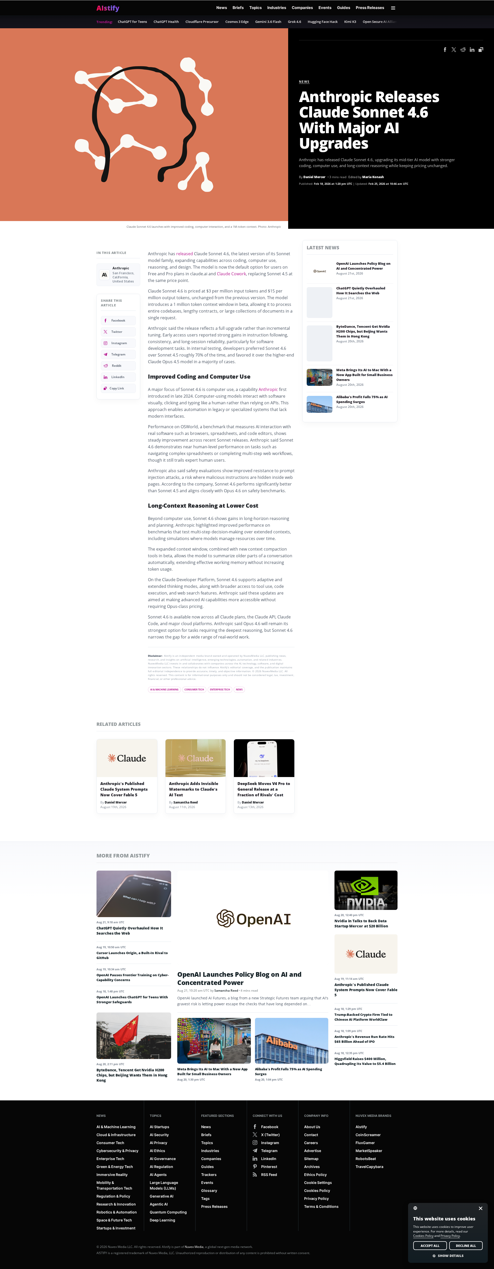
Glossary (209, 1190)
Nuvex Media (194, 1247)
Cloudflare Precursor (202, 21)
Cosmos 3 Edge (237, 21)
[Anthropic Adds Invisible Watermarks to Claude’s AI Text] (195, 758)
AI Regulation (161, 1166)
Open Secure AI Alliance (381, 21)
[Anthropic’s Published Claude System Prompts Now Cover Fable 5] (127, 758)
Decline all (466, 1246)
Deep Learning (162, 1220)
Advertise (312, 1150)
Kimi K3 (350, 21)
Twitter (116, 332)
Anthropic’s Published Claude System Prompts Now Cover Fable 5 (124, 789)
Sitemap (311, 1158)
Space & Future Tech (114, 1220)
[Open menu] (393, 8)
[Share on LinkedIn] (472, 50)
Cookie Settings (318, 1182)
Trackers (209, 1174)
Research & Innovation (116, 1204)
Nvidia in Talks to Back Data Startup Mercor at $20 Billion (361, 923)
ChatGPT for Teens (132, 21)
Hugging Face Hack (323, 21)
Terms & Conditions (321, 1206)
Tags (205, 1198)
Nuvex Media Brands (373, 1116)
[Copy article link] (481, 49)
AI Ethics (157, 1150)
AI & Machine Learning (164, 689)
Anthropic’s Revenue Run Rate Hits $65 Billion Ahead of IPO (364, 1039)
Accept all (430, 1246)
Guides (343, 7)
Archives (312, 1166)
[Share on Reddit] (463, 50)
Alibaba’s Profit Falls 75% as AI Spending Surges (362, 399)
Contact (311, 1135)
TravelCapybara (369, 1166)
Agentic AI (159, 1204)
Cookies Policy (317, 1190)
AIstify (361, 1127)
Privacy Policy (316, 1198)
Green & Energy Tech (114, 1166)
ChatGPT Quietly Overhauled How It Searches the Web (360, 290)
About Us (312, 1127)
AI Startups (159, 1127)
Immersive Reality (112, 1174)
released (184, 254)
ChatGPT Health (166, 21)
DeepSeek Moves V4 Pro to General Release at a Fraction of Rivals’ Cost (263, 789)
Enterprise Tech (220, 689)
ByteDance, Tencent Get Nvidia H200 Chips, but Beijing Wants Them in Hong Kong (363, 331)
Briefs (238, 7)
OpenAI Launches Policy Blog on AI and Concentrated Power (363, 266)
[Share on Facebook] (445, 50)
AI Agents (158, 1174)
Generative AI (161, 1196)
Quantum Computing (168, 1212)
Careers (311, 1142)
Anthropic (268, 389)
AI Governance (163, 1158)
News (221, 7)
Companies (302, 7)
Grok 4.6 (294, 21)
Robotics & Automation (116, 1212)
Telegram (118, 354)
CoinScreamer (368, 1135)
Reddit (116, 365)
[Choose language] (418, 1207)
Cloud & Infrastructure (116, 1135)
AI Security (159, 1135)
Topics (255, 7)
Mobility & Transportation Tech (114, 1185)
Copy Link (117, 388)
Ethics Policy (315, 1174)
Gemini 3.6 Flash (268, 21)
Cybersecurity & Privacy (117, 1150)
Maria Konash (373, 177)
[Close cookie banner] (479, 1208)
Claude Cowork (231, 274)
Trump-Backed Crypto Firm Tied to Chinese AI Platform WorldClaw (363, 1017)
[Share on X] (454, 50)
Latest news (323, 247)
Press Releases (370, 7)
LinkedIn (118, 377)
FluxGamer (365, 1142)
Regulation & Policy (113, 1196)
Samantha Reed (185, 802)
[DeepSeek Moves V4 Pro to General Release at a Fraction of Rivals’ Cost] (264, 758)
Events (325, 7)
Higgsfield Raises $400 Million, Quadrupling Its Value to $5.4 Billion (365, 1061)
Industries (276, 7)
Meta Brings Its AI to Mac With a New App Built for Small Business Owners (364, 375)
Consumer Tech (194, 689)
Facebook (118, 320)
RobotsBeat (366, 1158)
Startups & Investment (115, 1228)
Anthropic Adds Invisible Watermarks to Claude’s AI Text (193, 789)
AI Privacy (158, 1142)
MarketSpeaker (369, 1150)
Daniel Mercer (314, 177)
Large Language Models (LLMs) (164, 1185)
